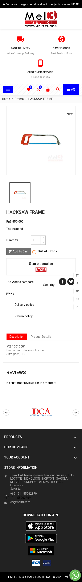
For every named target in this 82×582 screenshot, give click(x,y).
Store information (20, 468)
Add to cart (18, 251)
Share (62, 281)
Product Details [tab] (41, 336)
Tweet (71, 281)
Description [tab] (16, 336)
